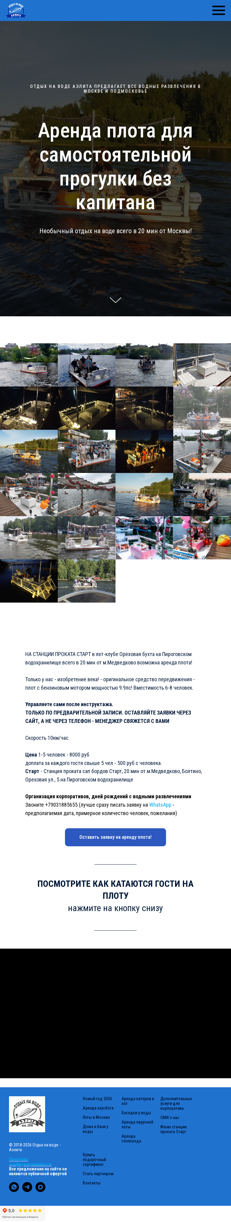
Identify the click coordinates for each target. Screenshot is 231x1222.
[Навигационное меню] (218, 10)
